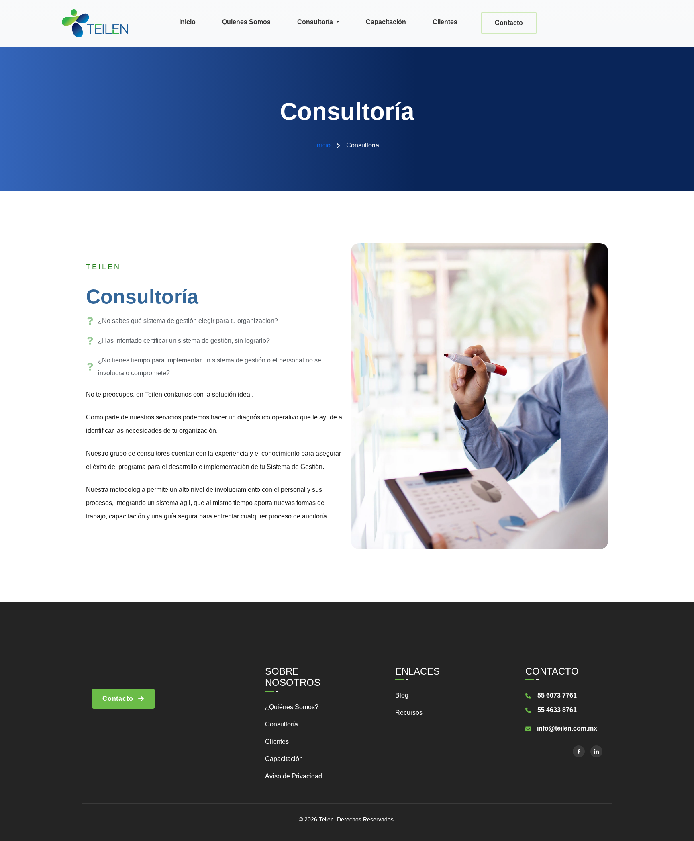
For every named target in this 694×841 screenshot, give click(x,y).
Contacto (509, 22)
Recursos (409, 712)
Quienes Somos (246, 21)
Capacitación (386, 21)
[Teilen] (95, 22)
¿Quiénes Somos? (291, 707)
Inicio (187, 21)
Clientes (445, 21)
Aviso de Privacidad (293, 776)
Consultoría (316, 21)
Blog (401, 695)
